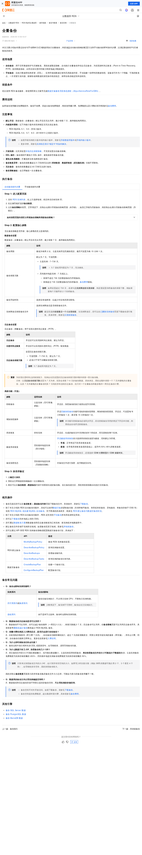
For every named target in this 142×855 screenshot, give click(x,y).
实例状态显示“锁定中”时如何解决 (51, 143)
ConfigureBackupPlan (34, 570)
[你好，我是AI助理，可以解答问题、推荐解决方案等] (126, 10)
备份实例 (63, 22)
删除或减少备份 (21, 627)
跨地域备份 (69, 526)
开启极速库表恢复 (65, 438)
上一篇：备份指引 (10, 728)
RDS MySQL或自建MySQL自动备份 (27, 511)
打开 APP (134, 3)
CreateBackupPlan (32, 564)
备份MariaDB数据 (14, 718)
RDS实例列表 (19, 199)
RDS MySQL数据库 (29, 22)
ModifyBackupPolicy (33, 541)
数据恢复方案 (20, 522)
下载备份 (84, 503)
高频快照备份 (67, 411)
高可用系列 (12, 603)
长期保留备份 (70, 314)
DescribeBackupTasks (34, 558)
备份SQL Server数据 (16, 710)
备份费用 (112, 105)
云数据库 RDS (13, 22)
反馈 (75, 742)
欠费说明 (52, 638)
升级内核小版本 (84, 140)
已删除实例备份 (107, 311)
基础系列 (11, 614)
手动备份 (58, 514)
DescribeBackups (32, 553)
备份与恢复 (53, 22)
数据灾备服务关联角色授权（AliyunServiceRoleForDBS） (74, 91)
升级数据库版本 (68, 140)
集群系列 (23, 603)
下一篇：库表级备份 (131, 728)
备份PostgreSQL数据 (16, 714)
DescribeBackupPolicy (34, 547)
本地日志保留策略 (34, 151)
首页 (4, 23)
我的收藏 (133, 40)
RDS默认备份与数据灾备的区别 (87, 511)
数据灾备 (57, 507)
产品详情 (69, 40)
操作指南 (42, 22)
